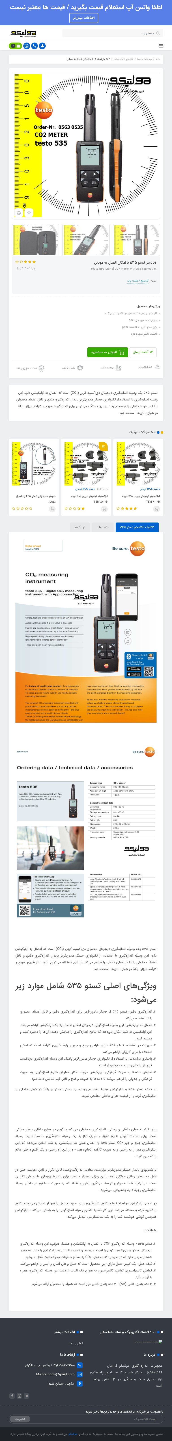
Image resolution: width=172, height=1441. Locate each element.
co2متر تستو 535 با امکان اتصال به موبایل (33, 499)
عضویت (20, 1419)
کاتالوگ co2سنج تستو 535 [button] (137, 527)
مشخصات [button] (103, 527)
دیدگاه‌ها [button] (80, 527)
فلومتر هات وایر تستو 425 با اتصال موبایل (86, 499)
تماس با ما (76, 1343)
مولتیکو (72, 1434)
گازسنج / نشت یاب (137, 281)
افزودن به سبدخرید (104, 352)
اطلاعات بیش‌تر (84, 18)
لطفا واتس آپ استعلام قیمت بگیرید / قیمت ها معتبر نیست (86, 7)
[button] (42, 46)
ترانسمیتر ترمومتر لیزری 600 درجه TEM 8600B (139, 499)
